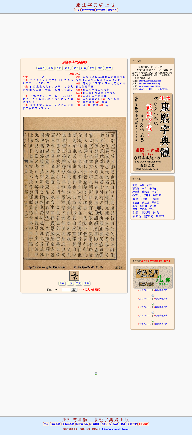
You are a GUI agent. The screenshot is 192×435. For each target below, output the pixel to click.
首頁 (62, 283)
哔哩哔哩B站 (161, 290)
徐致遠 (145, 191)
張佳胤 (135, 188)
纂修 (50, 68)
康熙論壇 (100, 10)
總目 (67, 68)
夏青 (134, 205)
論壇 (116, 424)
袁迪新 (136, 216)
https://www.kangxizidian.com (115, 429)
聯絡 (122, 424)
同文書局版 (82, 424)
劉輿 (142, 185)
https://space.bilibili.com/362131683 (153, 89)
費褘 (135, 199)
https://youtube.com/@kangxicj (151, 86)
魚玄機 (160, 216)
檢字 (75, 68)
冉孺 (149, 185)
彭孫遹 (135, 191)
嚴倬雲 (155, 202)
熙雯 (135, 212)
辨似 (83, 68)
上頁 (70, 283)
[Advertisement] (96, 36)
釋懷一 (145, 199)
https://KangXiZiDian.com (150, 81)
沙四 (147, 195)
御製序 (41, 68)
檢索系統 (55, 424)
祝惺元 (136, 195)
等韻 (91, 68)
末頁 (86, 283)
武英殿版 (95, 424)
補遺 (100, 68)
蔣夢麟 (157, 195)
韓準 (156, 199)
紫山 (151, 209)
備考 (108, 68)
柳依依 (152, 205)
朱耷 (144, 188)
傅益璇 (145, 202)
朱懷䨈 (152, 188)
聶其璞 (145, 212)
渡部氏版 (106, 424)
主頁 (77, 10)
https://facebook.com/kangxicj (151, 83)
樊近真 (143, 209)
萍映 (156, 212)
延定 (134, 185)
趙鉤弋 (148, 216)
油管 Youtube (145, 290)
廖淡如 (143, 205)
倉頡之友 (112, 10)
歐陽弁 (155, 191)
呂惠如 (135, 202)
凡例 (59, 68)
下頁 (78, 283)
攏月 (134, 209)
